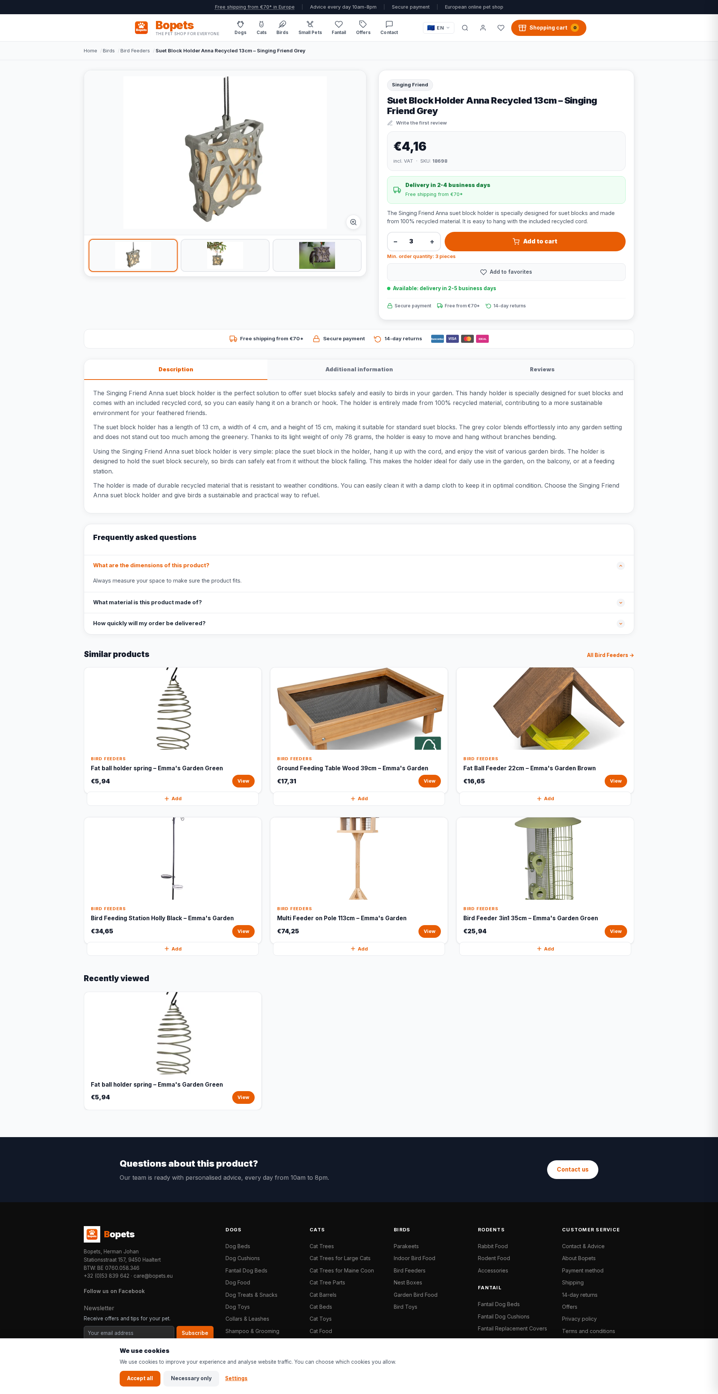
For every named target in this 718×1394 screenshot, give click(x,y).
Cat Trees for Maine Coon (342, 1270)
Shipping (573, 1282)
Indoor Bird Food (414, 1258)
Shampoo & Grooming (252, 1331)
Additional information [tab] (359, 369)
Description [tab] (176, 369)
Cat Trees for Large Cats (340, 1258)
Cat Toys (321, 1318)
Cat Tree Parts (327, 1282)
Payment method (583, 1270)
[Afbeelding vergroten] (353, 222)
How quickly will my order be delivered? (149, 623)
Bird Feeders (135, 50)
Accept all (140, 1378)
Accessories (493, 1270)
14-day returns (580, 1295)
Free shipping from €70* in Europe (255, 7)
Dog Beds (237, 1246)
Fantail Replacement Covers (512, 1328)
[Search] (464, 27)
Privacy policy (579, 1318)
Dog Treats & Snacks (251, 1295)
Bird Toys (405, 1307)
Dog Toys (237, 1307)
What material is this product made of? (147, 602)
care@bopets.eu (153, 1276)
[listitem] (133, 255)
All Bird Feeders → (610, 655)
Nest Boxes (408, 1282)
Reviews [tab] (542, 369)
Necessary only (191, 1378)
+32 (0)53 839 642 (106, 1276)
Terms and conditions (588, 1331)
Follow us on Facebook (114, 1291)
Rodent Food (494, 1258)
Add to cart (540, 241)
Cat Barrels (323, 1295)
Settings (236, 1378)
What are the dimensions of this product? (151, 565)
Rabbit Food (493, 1246)
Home (90, 50)
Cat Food (321, 1331)
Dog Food (237, 1282)
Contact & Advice (583, 1246)
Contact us (573, 1169)
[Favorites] (500, 27)
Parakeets (406, 1246)
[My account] (482, 27)
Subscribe (195, 1333)
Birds (109, 50)
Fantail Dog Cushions (504, 1316)
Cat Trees (322, 1246)
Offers (569, 1307)
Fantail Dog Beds (246, 1270)
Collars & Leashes (247, 1318)
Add (177, 798)
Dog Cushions (242, 1258)
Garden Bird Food (416, 1295)
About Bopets (579, 1258)
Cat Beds (321, 1307)
